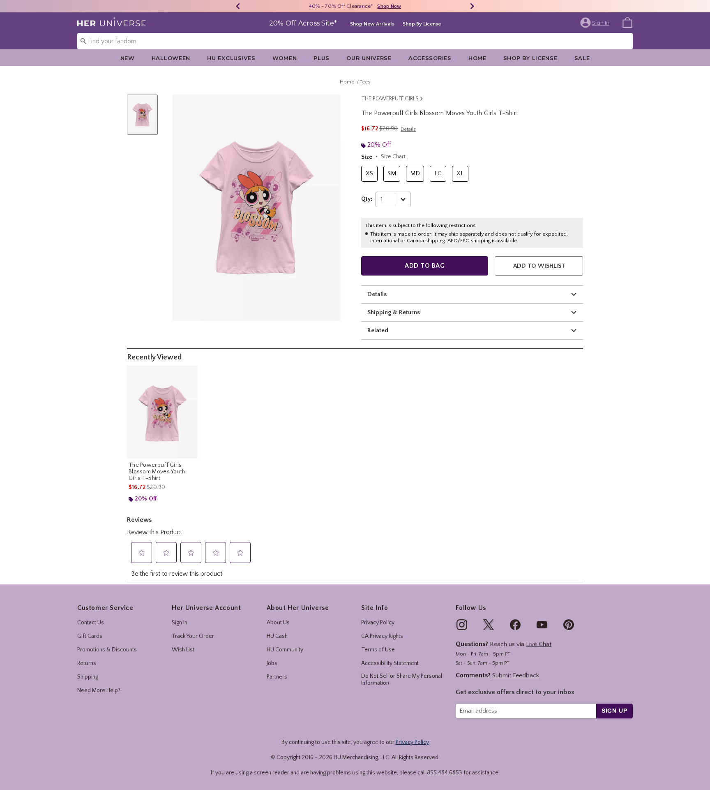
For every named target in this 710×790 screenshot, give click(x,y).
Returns (86, 663)
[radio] (369, 174)
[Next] (472, 6)
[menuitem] (627, 22)
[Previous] (238, 6)
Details (377, 294)
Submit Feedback (515, 675)
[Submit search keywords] (83, 40)
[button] (595, 22)
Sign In (179, 622)
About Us (278, 622)
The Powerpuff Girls (390, 98)
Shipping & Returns (393, 312)
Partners (277, 677)
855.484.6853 (444, 772)
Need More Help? (98, 690)
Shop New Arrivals (372, 24)
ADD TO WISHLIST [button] (539, 265)
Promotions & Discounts (107, 649)
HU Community (285, 649)
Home (477, 58)
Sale (582, 58)
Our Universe (369, 58)
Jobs (272, 663)
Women (284, 58)
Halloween (171, 58)
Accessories (430, 58)
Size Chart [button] (393, 156)
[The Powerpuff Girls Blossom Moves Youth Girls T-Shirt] (162, 412)
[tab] (145, 119)
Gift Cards (89, 636)
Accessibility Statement (390, 663)
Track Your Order (193, 636)
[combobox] (355, 41)
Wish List (183, 649)
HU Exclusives (231, 58)
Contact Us (90, 622)
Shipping (87, 677)
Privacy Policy (377, 622)
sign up (614, 710)
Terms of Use (378, 649)
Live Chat (538, 644)
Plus (322, 58)
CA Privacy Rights (382, 636)
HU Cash (277, 636)
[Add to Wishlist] (189, 374)
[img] (462, 625)
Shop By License (422, 24)
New (127, 58)
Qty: (366, 199)
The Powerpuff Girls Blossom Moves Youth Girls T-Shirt (157, 472)
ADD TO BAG (425, 265)
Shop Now (389, 6)
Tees (365, 82)
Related (377, 330)
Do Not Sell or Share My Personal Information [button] (401, 679)
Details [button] (408, 129)
